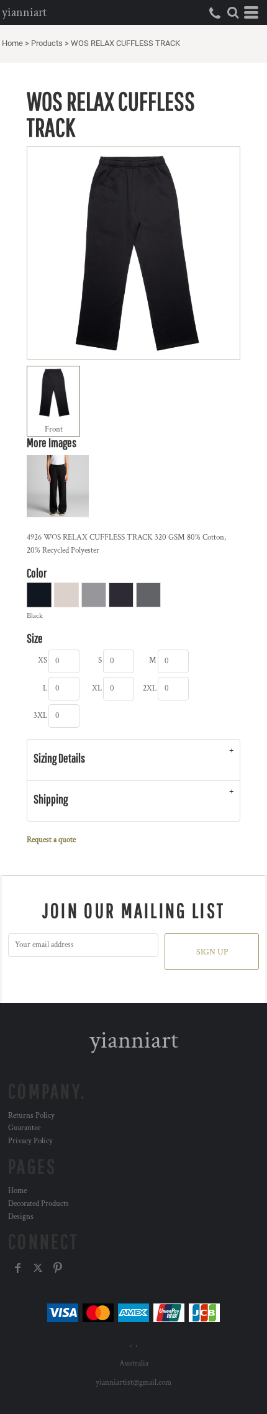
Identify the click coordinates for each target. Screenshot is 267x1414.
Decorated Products (38, 1204)
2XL (149, 688)
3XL (40, 715)
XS (42, 660)
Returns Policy (31, 1115)
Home (12, 43)
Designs (21, 1217)
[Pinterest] (57, 1268)
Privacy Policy (30, 1141)
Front (54, 429)
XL (97, 688)
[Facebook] (18, 1268)
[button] (233, 12)
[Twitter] (38, 1268)
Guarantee (24, 1128)
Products (47, 43)
